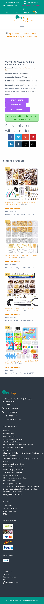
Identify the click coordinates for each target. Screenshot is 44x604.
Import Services (8, 434)
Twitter (7, 574)
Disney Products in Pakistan (12, 495)
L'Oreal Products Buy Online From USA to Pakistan (20, 489)
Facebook (8, 571)
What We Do (8, 506)
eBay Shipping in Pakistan (12, 442)
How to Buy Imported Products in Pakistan (18, 445)
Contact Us (25, 12)
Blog (4, 580)
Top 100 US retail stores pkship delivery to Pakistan (21, 486)
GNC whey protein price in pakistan (15, 478)
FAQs (5, 514)
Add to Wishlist (17, 110)
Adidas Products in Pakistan (12, 492)
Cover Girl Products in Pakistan (13, 464)
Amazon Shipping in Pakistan (13, 439)
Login (7, 12)
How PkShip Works (9, 436)
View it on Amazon (12, 208)
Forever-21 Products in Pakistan (14, 467)
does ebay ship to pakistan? (12, 472)
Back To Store (17, 100)
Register (15, 12)
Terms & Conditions (10, 508)
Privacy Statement (9, 511)
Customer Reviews (9, 577)
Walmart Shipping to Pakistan (13, 470)
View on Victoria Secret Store (20, 69)
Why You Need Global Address (13, 447)
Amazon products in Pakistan (13, 484)
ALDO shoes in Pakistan (11, 475)
